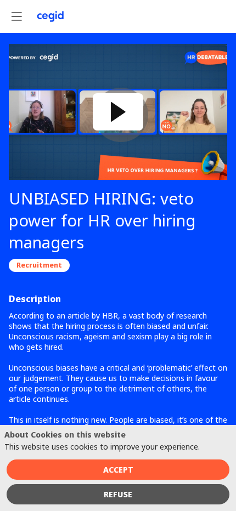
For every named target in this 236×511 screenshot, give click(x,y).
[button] (16, 16)
